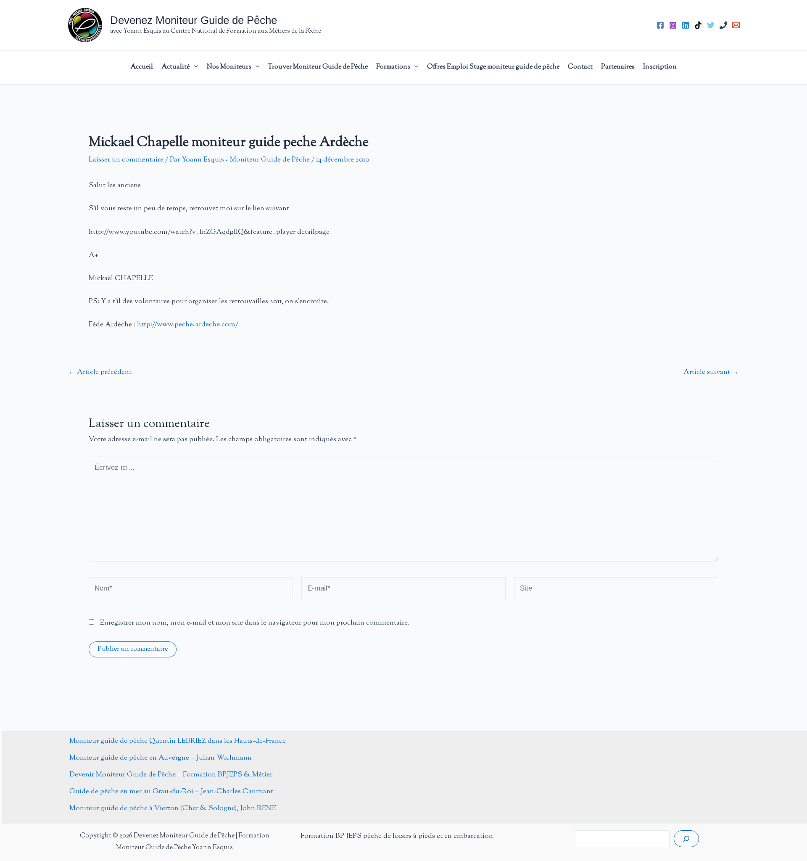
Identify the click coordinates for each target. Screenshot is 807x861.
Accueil (141, 67)
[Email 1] (736, 25)
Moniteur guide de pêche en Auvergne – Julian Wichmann (160, 758)
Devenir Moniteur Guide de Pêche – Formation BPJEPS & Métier (170, 775)
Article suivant (711, 372)
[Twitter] (711, 25)
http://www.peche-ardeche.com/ (187, 325)
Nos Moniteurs (229, 67)
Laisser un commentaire (126, 160)
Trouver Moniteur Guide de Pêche (318, 67)
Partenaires (618, 67)
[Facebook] (660, 25)
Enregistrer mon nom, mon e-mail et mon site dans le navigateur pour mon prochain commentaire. (254, 623)
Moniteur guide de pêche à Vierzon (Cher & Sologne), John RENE (172, 808)
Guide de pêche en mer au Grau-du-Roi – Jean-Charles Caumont (171, 792)
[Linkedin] (685, 25)
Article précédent (100, 372)
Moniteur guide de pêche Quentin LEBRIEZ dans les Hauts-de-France (177, 741)
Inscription (660, 67)
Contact (580, 67)
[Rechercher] (686, 838)
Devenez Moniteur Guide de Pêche (193, 20)
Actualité (175, 67)
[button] (194, 67)
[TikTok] (698, 25)
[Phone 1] (723, 25)
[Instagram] (673, 25)
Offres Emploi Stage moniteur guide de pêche (493, 67)
